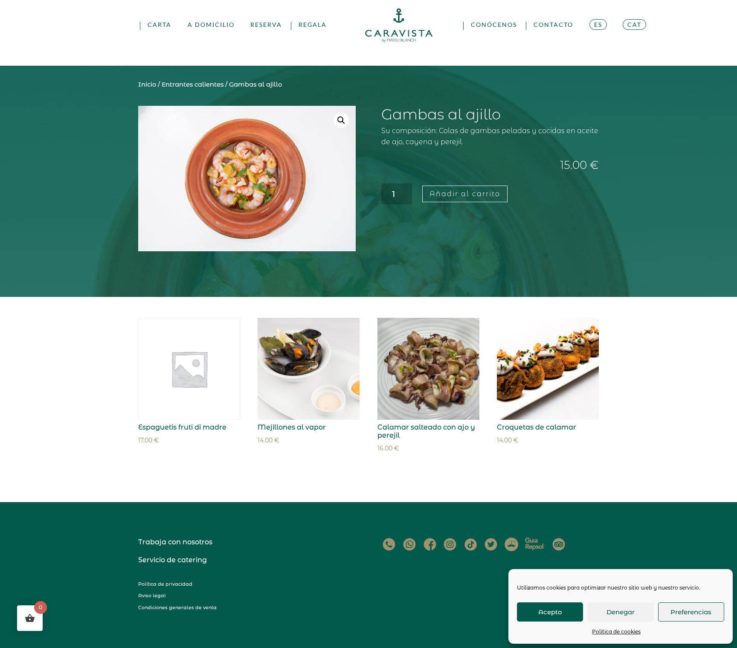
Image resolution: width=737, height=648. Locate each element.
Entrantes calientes (192, 84)
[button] (341, 120)
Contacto (553, 25)
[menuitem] (598, 35)
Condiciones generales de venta (177, 607)
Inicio (147, 84)
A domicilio (211, 25)
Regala (313, 25)
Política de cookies (616, 631)
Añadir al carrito (464, 194)
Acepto (550, 612)
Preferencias (690, 612)
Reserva (266, 25)
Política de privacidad (165, 584)
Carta (159, 25)
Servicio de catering (172, 560)
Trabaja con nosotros (175, 542)
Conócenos (494, 25)
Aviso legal (152, 596)
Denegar (620, 612)
